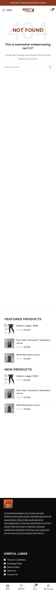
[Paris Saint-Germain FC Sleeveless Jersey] (9, 344)
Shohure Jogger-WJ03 (27, 325)
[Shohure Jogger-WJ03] (9, 329)
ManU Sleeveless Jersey (28, 354)
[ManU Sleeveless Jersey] (9, 358)
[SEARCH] (50, 67)
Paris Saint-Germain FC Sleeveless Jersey (33, 341)
